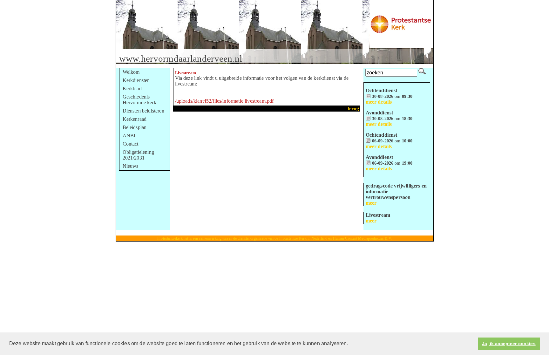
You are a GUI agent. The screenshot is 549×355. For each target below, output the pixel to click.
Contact (131, 144)
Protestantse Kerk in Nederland (303, 238)
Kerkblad (132, 88)
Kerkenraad (135, 119)
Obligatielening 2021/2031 (138, 154)
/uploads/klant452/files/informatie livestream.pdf (224, 101)
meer (371, 203)
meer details (379, 102)
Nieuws (131, 166)
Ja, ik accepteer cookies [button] (508, 343)
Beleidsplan (135, 127)
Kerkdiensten (136, 80)
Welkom (131, 72)
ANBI (129, 135)
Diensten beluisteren (143, 110)
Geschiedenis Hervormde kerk (139, 99)
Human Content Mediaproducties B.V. (362, 238)
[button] (350, 344)
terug (353, 108)
